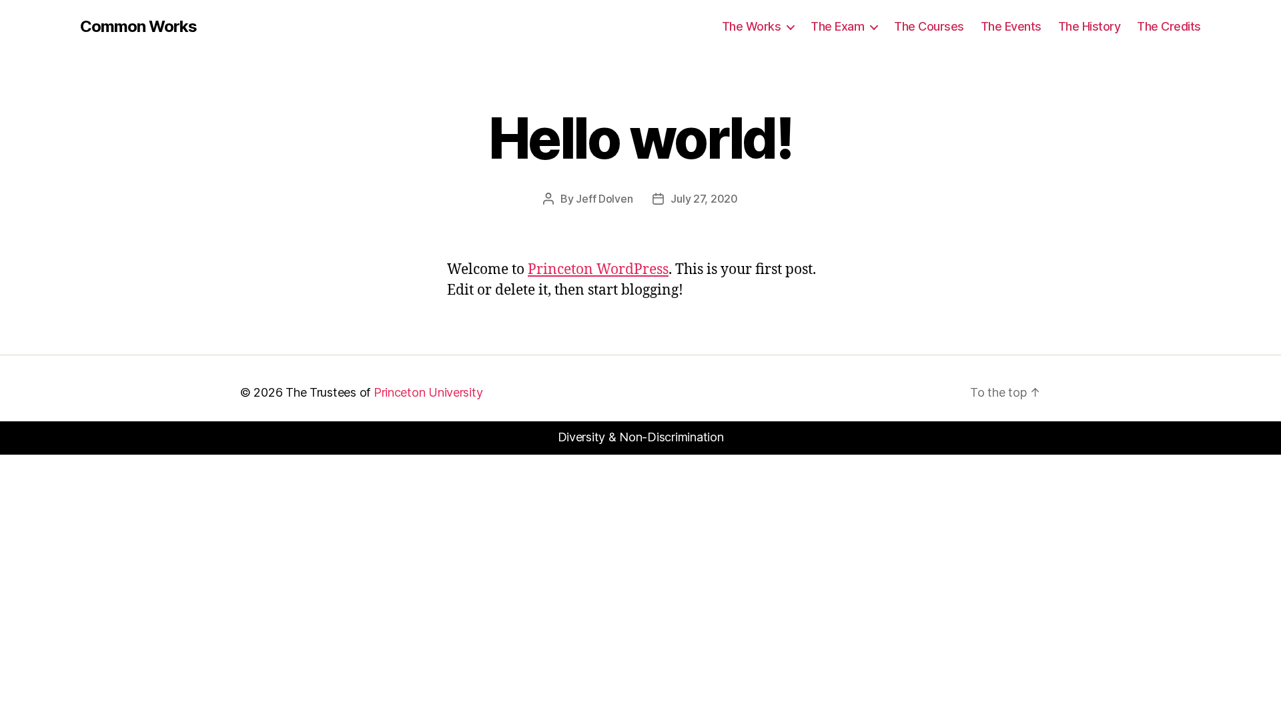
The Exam (837, 26)
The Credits (1169, 26)
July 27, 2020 (704, 198)
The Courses (929, 26)
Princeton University (428, 392)
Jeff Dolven (604, 198)
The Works (751, 26)
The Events (1011, 26)
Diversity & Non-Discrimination (641, 437)
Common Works (138, 27)
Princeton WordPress (598, 270)
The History (1089, 26)
